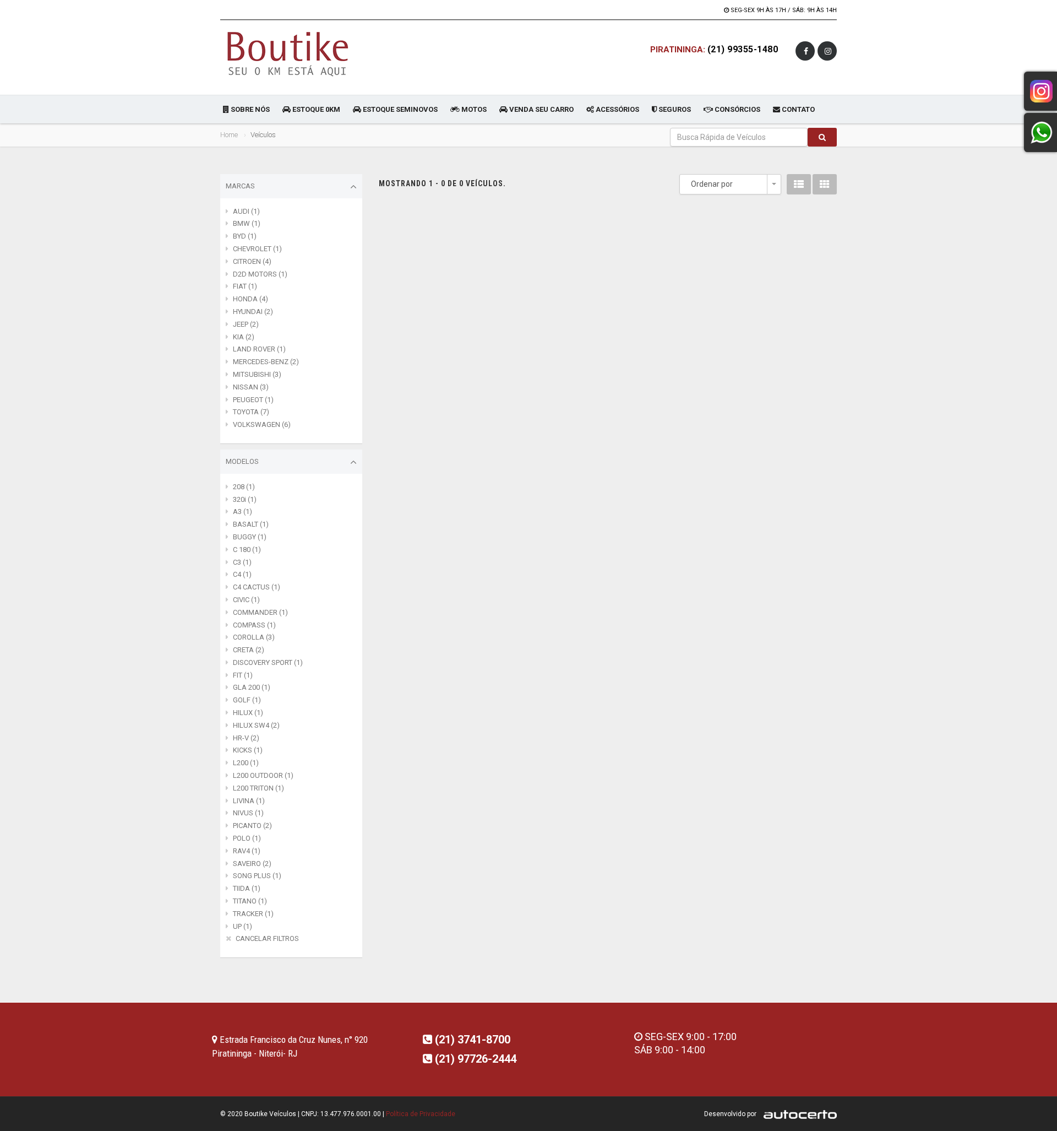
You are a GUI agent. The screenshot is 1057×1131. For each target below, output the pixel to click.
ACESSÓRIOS (616, 109)
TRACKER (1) (253, 914)
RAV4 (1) (246, 851)
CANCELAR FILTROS (267, 938)
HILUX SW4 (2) (256, 725)
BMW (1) (246, 223)
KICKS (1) (248, 750)
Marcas (240, 186)
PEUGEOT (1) (253, 400)
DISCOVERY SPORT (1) (268, 662)
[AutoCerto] (797, 1114)
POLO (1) (247, 838)
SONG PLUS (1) (257, 876)
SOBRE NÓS (249, 109)
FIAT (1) (245, 286)
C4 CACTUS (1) (256, 587)
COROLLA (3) (254, 637)
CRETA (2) (248, 650)
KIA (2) (243, 337)
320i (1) (245, 499)
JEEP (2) (246, 324)
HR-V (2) (246, 738)
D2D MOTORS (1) (260, 274)
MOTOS (473, 109)
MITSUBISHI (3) (257, 374)
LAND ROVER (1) (259, 349)
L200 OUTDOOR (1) (263, 775)
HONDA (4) (250, 299)
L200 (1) (246, 763)
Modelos (242, 461)
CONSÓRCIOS (736, 109)
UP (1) (242, 926)
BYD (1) (245, 236)
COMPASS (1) (254, 625)
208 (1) (244, 487)
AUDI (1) (246, 211)
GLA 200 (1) (251, 687)
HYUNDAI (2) (253, 311)
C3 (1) (242, 562)
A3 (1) (242, 511)
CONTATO (797, 109)
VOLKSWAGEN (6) (262, 424)
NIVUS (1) (248, 813)
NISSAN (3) (251, 387)
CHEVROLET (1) (257, 249)
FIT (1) (243, 675)
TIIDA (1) (246, 888)
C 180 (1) (247, 549)
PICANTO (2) (252, 825)
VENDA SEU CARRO (541, 109)
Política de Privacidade (420, 1114)
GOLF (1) (247, 700)
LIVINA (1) (249, 801)
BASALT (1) (251, 524)
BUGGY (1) (249, 537)
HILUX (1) (248, 712)
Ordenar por (712, 184)
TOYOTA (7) (251, 412)
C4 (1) (242, 574)
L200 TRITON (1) (258, 788)
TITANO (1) (250, 901)
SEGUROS (674, 109)
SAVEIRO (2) (252, 863)
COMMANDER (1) (260, 612)
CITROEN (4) (252, 261)
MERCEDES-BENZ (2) (266, 362)
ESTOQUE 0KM (315, 109)
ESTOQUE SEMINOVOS (399, 109)
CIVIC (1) (246, 600)
